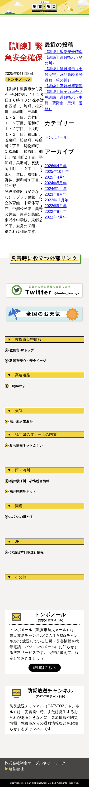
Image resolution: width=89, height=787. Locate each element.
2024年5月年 (56, 183)
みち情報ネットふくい (26, 445)
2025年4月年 (56, 177)
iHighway (16, 386)
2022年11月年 (56, 200)
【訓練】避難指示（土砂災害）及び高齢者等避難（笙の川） (64, 74)
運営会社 (16, 769)
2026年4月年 (56, 166)
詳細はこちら (44, 668)
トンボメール (56, 137)
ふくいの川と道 (21, 517)
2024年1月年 (56, 189)
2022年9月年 (56, 206)
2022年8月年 (56, 211)
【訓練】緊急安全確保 (64, 52)
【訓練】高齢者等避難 (64, 86)
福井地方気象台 (21, 421)
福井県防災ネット (22, 491)
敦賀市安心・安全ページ (27, 361)
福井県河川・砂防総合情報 (29, 481)
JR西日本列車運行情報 (26, 552)
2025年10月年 (57, 172)
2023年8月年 (56, 194)
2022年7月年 (56, 217)
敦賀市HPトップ (21, 350)
